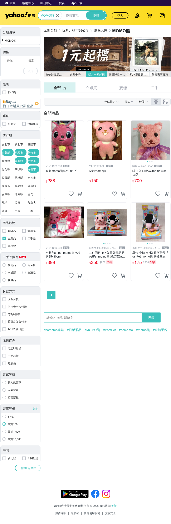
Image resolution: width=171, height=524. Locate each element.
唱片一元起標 (96, 74)
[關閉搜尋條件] (57, 15)
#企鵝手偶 (160, 330)
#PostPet (109, 330)
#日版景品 (74, 330)
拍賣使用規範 (92, 513)
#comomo (126, 330)
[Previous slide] (133, 140)
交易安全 (110, 513)
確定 (30, 71)
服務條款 (60, 513)
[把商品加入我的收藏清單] (71, 193)
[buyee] (20, 104)
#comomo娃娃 (54, 330)
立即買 (91, 87)
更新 (114, 506)
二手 (154, 87)
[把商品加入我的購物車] (79, 193)
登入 (120, 15)
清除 (35, 408)
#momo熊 (143, 330)
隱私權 (75, 513)
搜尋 (151, 317)
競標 (123, 87)
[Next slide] (167, 140)
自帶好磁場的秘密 (55, 74)
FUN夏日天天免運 (139, 74)
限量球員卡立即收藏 (118, 74)
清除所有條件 (28, 468)
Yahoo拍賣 (20, 15)
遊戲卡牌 (75, 74)
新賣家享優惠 (160, 74)
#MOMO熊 (92, 330)
